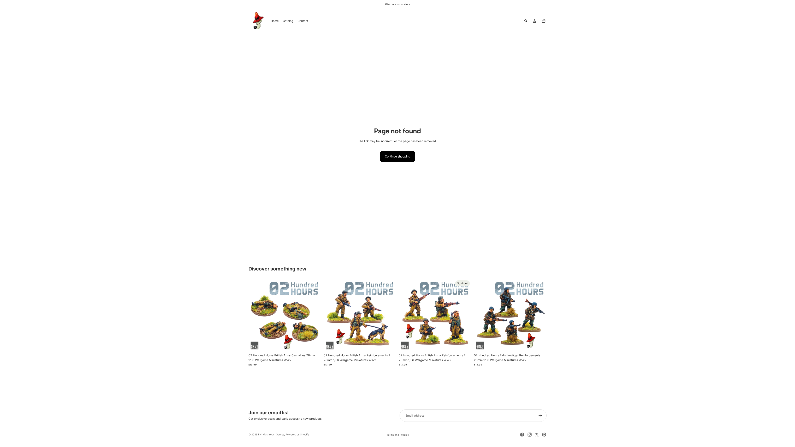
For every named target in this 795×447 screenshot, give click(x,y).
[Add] (314, 345)
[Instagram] (529, 434)
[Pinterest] (544, 434)
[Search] (525, 20)
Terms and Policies (398, 434)
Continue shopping (397, 156)
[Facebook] (522, 434)
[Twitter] (536, 434)
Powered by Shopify (297, 434)
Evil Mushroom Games (271, 434)
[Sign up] (540, 415)
